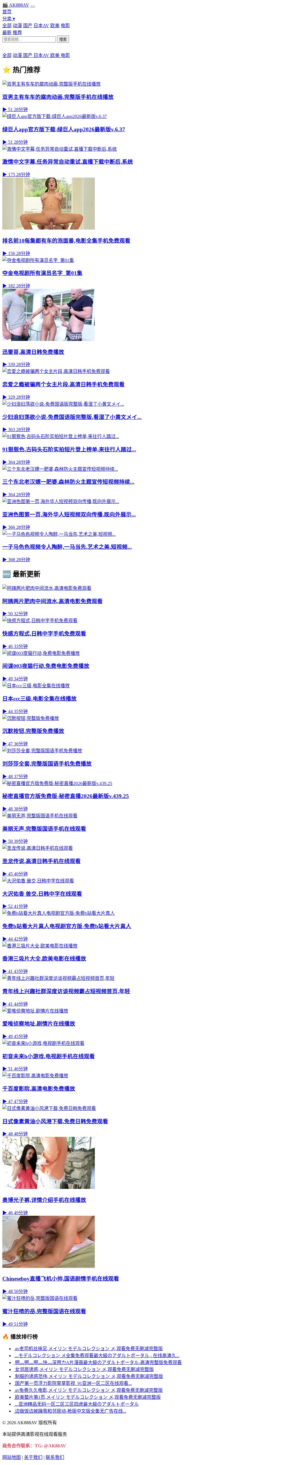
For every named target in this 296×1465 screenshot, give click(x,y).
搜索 (63, 39)
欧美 (55, 25)
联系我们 (55, 1457)
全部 (7, 25)
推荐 (17, 32)
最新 (7, 32)
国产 (27, 25)
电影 (65, 25)
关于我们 (33, 1457)
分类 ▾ (8, 18)
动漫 (17, 25)
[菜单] (32, 7)
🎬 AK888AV (15, 5)
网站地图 (11, 1457)
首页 (7, 11)
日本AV (41, 25)
